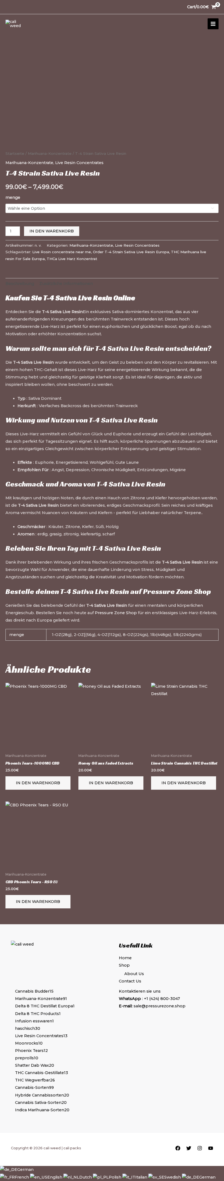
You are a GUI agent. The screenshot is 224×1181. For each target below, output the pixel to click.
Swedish (173, 1177)
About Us (134, 973)
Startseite (14, 153)
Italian (141, 1177)
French (22, 1177)
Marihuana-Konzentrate (50, 153)
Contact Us (130, 981)
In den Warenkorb (52, 231)
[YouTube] (210, 1148)
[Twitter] (188, 1148)
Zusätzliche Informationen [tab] (66, 283)
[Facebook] (177, 1148)
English (55, 1177)
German (25, 1169)
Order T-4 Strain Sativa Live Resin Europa (131, 252)
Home (125, 957)
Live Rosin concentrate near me (61, 252)
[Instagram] (199, 1148)
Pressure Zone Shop (177, 591)
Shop (124, 965)
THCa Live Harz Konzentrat (72, 258)
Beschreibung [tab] (19, 283)
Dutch (86, 1177)
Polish (115, 1177)
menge (12, 197)
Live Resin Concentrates (79, 162)
